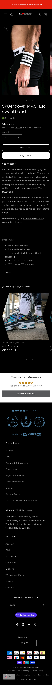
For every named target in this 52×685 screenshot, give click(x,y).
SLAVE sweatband (33, 218)
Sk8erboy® (24, 667)
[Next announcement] (47, 5)
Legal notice (43, 675)
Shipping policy (29, 675)
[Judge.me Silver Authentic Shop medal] (12, 421)
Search (9, 450)
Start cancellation (15, 481)
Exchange (11, 569)
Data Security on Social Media (21, 500)
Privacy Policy (13, 494)
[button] (5, 15)
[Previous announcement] (5, 5)
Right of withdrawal (16, 475)
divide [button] (8, 272)
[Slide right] (32, 100)
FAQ (8, 457)
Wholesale (11, 556)
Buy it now (26, 155)
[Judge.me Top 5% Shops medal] (26, 421)
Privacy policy (38, 671)
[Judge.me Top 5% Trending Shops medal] (39, 421)
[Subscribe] (43, 605)
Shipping (18, 128)
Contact (10, 587)
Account (10, 544)
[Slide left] (20, 100)
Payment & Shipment (17, 463)
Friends (9, 581)
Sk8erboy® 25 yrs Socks (13, 343)
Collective (11, 562)
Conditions (11, 469)
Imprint (9, 488)
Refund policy (23, 671)
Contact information (27, 679)
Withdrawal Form (15, 575)
